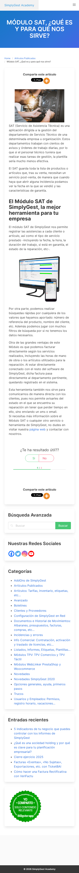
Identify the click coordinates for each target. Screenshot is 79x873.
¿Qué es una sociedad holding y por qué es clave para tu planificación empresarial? (42, 747)
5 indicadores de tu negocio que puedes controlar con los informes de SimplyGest (42, 733)
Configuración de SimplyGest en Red (39, 616)
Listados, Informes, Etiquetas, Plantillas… (42, 649)
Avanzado (21, 600)
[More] (46, 81)
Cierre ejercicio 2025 (28, 757)
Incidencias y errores (28, 635)
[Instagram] (25, 554)
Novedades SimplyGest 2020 (34, 679)
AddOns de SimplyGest (30, 580)
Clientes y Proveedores (30, 610)
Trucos (18, 694)
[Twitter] (18, 554)
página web (37, 429)
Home (7, 58)
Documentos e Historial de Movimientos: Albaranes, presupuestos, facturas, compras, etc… (42, 625)
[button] (74, 5)
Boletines (20, 605)
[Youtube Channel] (31, 554)
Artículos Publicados (25, 58)
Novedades (22, 674)
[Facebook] (11, 554)
